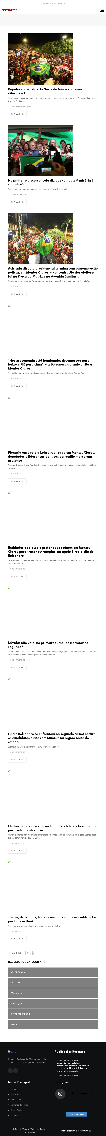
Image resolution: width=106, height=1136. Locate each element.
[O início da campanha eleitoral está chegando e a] (92, 1103)
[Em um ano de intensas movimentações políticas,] (60, 1109)
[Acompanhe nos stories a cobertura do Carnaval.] (92, 1109)
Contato (14, 1116)
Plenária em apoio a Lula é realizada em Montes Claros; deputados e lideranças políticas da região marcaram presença (51, 456)
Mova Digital (76, 1131)
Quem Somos (16, 1094)
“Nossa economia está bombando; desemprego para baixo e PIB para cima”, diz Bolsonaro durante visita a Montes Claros (50, 364)
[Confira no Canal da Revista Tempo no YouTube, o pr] (81, 1106)
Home (13, 1089)
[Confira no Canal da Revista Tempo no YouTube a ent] (71, 1103)
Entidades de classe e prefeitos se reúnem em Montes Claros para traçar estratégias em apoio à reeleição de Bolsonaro (51, 551)
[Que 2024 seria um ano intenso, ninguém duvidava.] (71, 1109)
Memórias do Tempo (19, 1105)
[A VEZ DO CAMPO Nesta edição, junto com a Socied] (92, 1106)
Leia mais (15, 114)
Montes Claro (16, 1100)
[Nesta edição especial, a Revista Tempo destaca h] (60, 1103)
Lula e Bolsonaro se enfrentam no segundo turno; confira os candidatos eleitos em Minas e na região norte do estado (52, 738)
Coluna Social (16, 1110)
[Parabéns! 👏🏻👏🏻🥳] (81, 1109)
